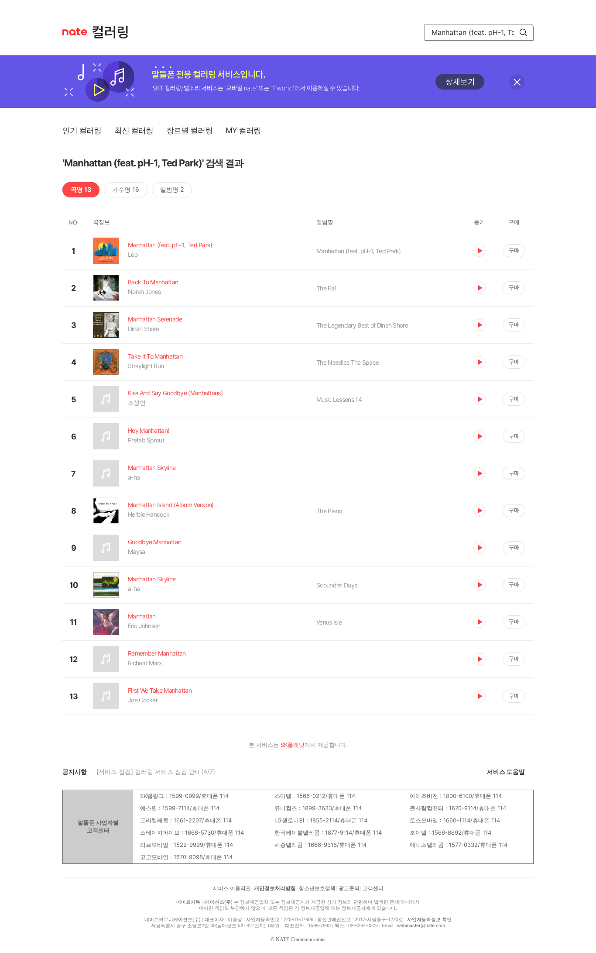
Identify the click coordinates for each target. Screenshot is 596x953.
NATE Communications (300, 939)
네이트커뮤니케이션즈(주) (204, 902)
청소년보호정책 (317, 888)
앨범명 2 (172, 189)
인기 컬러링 (81, 130)
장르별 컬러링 (189, 130)
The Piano (329, 510)
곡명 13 (81, 189)
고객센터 (373, 888)
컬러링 (114, 32)
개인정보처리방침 (275, 888)
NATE (74, 31)
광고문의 (349, 888)
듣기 (479, 251)
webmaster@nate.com (421, 925)
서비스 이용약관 (232, 888)
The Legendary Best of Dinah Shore (362, 325)
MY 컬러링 (243, 130)
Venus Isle (329, 622)
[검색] (523, 32)
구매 (514, 250)
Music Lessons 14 (339, 399)
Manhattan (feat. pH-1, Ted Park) (358, 251)
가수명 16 (125, 189)
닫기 (517, 82)
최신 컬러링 (133, 130)
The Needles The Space (347, 362)
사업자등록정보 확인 (429, 919)
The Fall (326, 288)
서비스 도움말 (506, 771)
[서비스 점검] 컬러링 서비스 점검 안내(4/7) (155, 771)
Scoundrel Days (336, 585)
